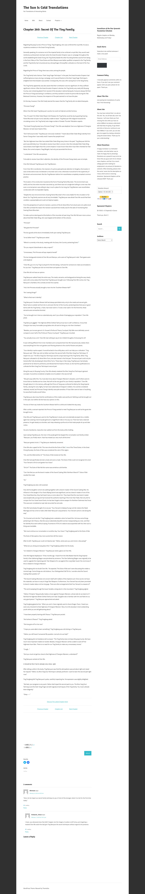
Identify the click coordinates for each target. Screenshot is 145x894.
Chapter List (59, 37)
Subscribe (102, 65)
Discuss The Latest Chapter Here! (57, 702)
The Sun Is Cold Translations (45, 7)
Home (26, 20)
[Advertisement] (57, 729)
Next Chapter (73, 37)
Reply (25, 808)
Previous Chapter (42, 37)
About (40, 20)
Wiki (33, 20)
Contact (48, 20)
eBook (88, 753)
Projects (57, 20)
